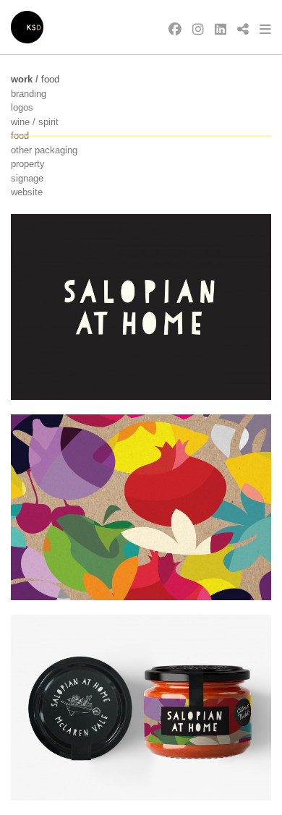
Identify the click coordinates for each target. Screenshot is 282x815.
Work (22, 79)
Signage (27, 178)
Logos (22, 107)
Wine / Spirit (35, 121)
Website (27, 192)
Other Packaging (44, 150)
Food (50, 79)
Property (28, 163)
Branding (28, 93)
